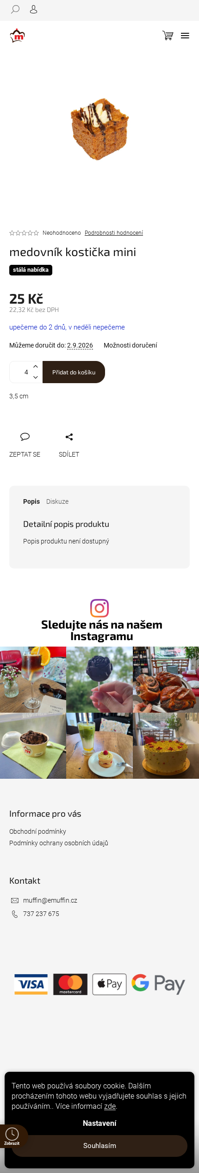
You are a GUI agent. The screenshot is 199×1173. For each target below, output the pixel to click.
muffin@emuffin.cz (50, 900)
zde (110, 1106)
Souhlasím (99, 1146)
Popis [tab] (31, 501)
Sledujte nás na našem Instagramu (101, 629)
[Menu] (185, 35)
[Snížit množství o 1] (35, 377)
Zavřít (63, 426)
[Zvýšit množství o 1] (35, 366)
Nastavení (99, 1123)
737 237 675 (41, 913)
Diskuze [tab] (57, 501)
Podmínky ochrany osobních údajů (58, 843)
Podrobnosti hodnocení (114, 233)
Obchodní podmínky (37, 831)
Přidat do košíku (73, 372)
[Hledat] (18, 9)
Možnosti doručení (130, 345)
